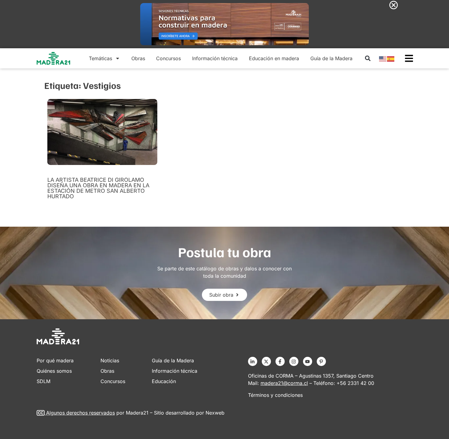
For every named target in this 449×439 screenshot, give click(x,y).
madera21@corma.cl (284, 383)
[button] (368, 58)
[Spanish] (391, 58)
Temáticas (100, 58)
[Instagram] (293, 361)
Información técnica (215, 58)
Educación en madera (274, 58)
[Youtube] (307, 361)
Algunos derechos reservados (80, 413)
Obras (138, 58)
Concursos (168, 58)
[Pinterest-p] (321, 361)
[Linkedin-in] (252, 361)
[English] (383, 58)
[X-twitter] (266, 361)
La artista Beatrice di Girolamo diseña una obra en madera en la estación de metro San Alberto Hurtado (98, 188)
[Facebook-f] (280, 361)
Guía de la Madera (331, 58)
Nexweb (215, 413)
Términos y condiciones (275, 395)
